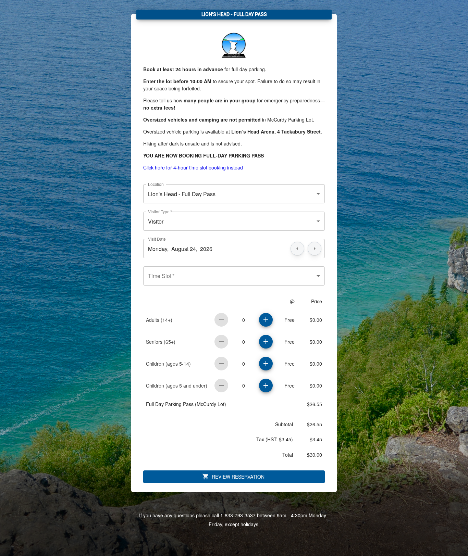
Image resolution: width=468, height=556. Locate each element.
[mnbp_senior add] (266, 342)
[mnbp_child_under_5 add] (266, 385)
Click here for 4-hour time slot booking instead (193, 167)
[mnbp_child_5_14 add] (266, 363)
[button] (234, 193)
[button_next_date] (314, 248)
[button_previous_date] (297, 248)
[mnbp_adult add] (266, 320)
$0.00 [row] (316, 319)
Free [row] (289, 319)
